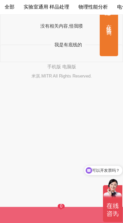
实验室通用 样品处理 (46, 7)
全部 (9, 7)
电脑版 (69, 66)
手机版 (54, 66)
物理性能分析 (93, 7)
